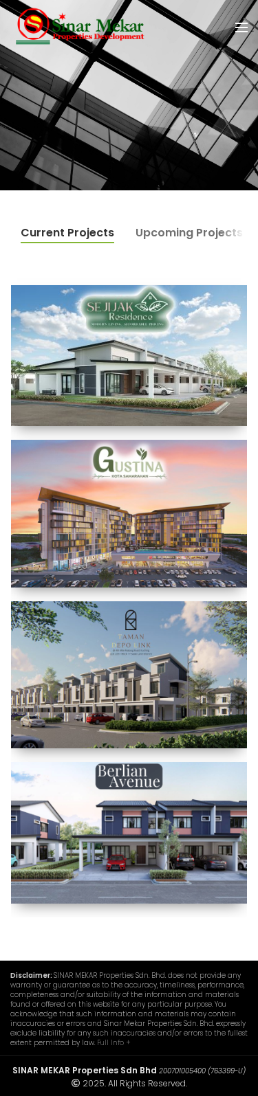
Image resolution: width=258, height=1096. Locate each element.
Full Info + (114, 1043)
